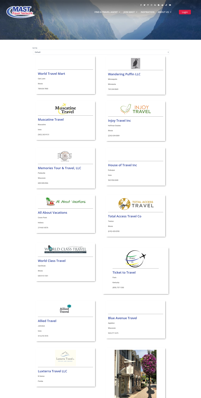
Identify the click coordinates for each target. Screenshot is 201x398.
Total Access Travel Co (124, 216)
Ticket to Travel (124, 272)
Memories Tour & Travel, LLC (59, 168)
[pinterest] (148, 5)
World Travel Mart (51, 73)
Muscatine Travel (51, 119)
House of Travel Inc (122, 165)
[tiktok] (166, 5)
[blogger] (158, 5)
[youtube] (170, 5)
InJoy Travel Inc (119, 120)
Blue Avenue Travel (122, 318)
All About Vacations (52, 212)
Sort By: (34, 48)
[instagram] (151, 5)
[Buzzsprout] (162, 5)
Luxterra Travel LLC (52, 371)
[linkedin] (155, 5)
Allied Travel (47, 321)
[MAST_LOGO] (20, 7)
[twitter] (144, 5)
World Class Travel (52, 261)
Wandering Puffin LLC (124, 74)
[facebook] (141, 5)
